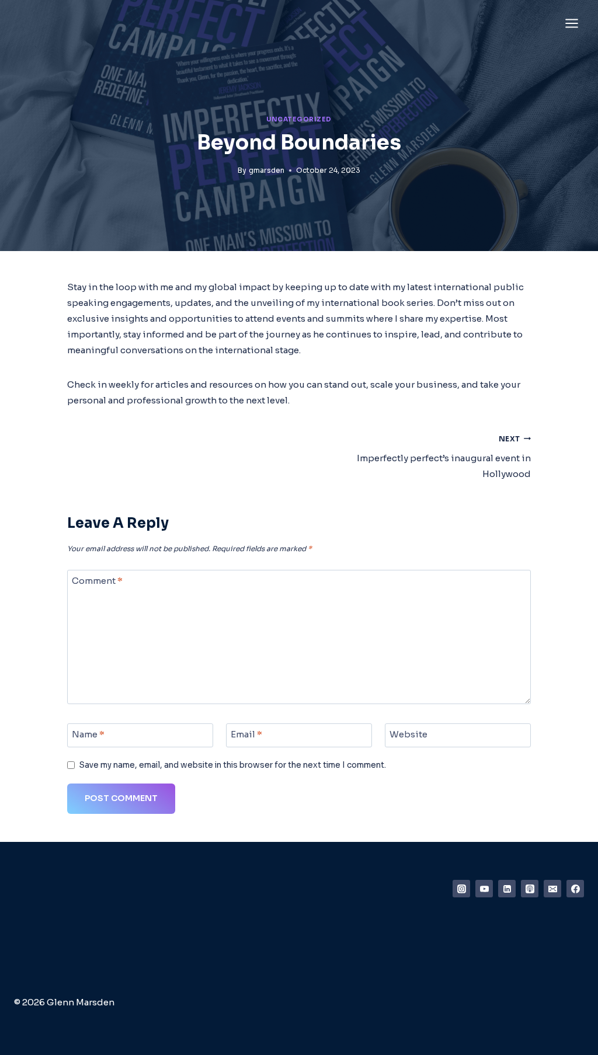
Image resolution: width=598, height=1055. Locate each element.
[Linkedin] (507, 888)
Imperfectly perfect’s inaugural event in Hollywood (444, 457)
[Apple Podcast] (529, 888)
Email (246, 734)
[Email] (552, 888)
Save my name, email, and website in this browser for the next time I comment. (232, 765)
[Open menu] (571, 23)
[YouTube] (484, 888)
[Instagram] (461, 888)
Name (88, 734)
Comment (97, 580)
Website (408, 734)
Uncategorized (299, 119)
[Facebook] (575, 888)
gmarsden (266, 170)
